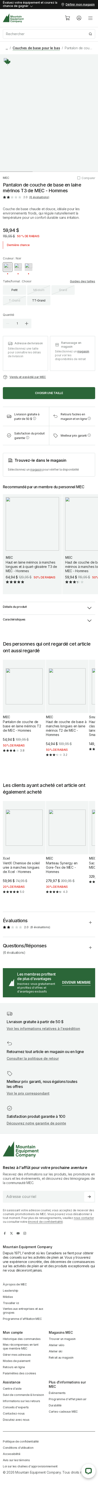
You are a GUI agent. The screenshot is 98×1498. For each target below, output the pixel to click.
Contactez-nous (14, 1413)
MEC (6, 178)
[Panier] (67, 18)
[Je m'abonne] (89, 1197)
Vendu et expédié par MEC (28, 377)
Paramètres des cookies (19, 1373)
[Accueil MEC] (13, 18)
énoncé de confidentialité (45, 1222)
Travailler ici (11, 1303)
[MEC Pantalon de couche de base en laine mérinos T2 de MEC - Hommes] (24, 710)
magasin (83, 351)
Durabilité (55, 1405)
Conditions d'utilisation (18, 1447)
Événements (57, 1393)
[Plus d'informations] (7, 62)
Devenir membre (76, 982)
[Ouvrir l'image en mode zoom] (49, 112)
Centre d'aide (12, 1388)
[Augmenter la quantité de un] (26, 323)
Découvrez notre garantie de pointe (36, 1123)
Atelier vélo (56, 1345)
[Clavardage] (88, 1471)
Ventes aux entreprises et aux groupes (23, 1310)
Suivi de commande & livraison (23, 1395)
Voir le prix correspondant (28, 1093)
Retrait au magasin (61, 1357)
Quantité (8, 315)
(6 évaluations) (39, 197)
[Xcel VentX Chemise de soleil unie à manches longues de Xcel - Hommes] (24, 851)
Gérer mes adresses (17, 1354)
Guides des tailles (82, 281)
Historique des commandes (21, 1339)
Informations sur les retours (21, 1401)
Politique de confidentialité (21, 1441)
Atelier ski (55, 1351)
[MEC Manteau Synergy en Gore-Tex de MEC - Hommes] (67, 851)
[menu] (90, 18)
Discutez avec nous (16, 1419)
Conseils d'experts (16, 1407)
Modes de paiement (16, 1361)
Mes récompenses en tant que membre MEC (21, 1346)
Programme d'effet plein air (67, 1399)
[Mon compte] (79, 18)
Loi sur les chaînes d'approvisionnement (30, 1466)
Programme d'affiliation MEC (22, 1319)
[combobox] (49, 34)
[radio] (7, 267)
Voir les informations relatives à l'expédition (43, 1028)
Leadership (10, 1290)
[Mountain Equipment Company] (49, 1149)
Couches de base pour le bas (36, 48)
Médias (8, 1297)
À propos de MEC (15, 1284)
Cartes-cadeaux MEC (63, 1411)
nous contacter (84, 1218)
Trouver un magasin (62, 1339)
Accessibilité (11, 1454)
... (7, 48)
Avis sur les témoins (16, 1460)
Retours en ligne (14, 1367)
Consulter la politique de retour (33, 1058)
